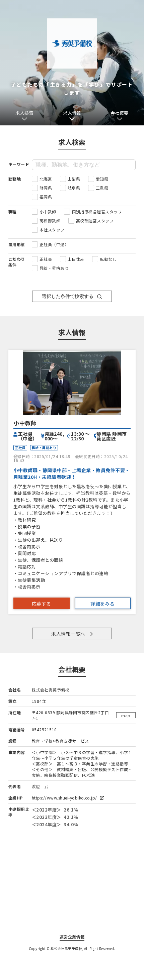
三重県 (102, 188)
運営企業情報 (72, 937)
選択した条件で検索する (67, 296)
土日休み (76, 259)
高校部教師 (50, 220)
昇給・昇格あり (54, 268)
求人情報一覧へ (68, 633)
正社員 (46, 259)
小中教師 (48, 211)
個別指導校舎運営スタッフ (97, 211)
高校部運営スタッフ (95, 220)
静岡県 (46, 188)
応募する (41, 603)
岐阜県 (74, 188)
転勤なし (108, 259)
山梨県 (74, 179)
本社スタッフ (52, 229)
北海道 (46, 179)
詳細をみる (102, 603)
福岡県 (46, 197)
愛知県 (102, 179)
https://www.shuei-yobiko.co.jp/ (65, 798)
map (125, 715)
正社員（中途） (54, 244)
